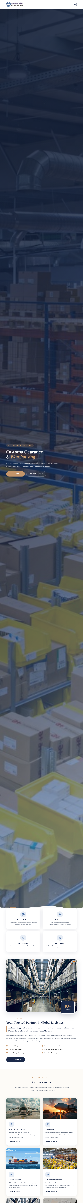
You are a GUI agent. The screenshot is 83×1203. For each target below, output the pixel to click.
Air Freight (14, 474)
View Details (13, 1116)
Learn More (14, 1059)
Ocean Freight (36, 474)
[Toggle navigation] (75, 4)
